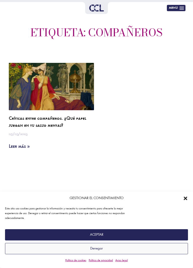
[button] (185, 198)
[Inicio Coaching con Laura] (96, 8)
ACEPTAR (96, 235)
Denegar (96, 248)
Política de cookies (75, 260)
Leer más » (19, 147)
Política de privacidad (101, 260)
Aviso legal (121, 260)
